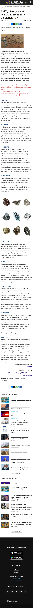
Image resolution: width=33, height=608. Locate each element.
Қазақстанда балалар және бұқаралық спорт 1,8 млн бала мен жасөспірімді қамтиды (21, 430)
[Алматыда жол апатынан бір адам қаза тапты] (5, 414)
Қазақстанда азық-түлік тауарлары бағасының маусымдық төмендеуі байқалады (21, 524)
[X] (14, 24)
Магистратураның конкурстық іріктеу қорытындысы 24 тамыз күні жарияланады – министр (20, 460)
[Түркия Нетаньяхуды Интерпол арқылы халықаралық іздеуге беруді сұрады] (5, 467)
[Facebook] (7, 591)
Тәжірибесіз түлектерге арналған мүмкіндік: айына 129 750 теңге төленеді (19, 438)
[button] (30, 2)
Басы (2, 6)
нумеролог (4, 380)
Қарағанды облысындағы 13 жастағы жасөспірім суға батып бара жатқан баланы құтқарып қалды (20, 422)
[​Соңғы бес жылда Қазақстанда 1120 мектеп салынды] (5, 445)
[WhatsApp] (16, 24)
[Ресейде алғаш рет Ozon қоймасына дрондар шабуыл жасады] (5, 407)
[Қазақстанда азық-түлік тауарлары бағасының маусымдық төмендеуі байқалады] (5, 525)
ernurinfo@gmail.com (16, 580)
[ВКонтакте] (12, 24)
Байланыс (16, 570)
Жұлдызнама (7, 6)
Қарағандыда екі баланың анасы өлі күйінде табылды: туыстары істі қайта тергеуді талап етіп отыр (21, 497)
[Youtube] (25, 591)
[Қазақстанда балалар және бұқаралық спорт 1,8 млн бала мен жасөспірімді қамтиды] (5, 429)
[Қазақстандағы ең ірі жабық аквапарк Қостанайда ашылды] (5, 400)
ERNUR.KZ (28, 366)
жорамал (23, 378)
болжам (17, 378)
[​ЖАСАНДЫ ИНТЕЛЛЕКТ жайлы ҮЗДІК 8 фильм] (5, 517)
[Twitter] (16, 591)
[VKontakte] (21, 591)
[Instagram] (12, 591)
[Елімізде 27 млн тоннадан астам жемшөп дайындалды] (5, 452)
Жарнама (16, 572)
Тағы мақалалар (16, 473)
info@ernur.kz (16, 578)
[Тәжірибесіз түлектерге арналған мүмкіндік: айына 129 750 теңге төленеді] (5, 437)
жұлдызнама (10, 378)
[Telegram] (19, 24)
